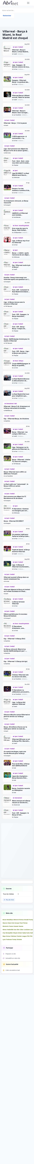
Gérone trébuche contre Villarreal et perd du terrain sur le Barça (17, 715)
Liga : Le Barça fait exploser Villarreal (18, 703)
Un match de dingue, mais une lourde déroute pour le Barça (15, 752)
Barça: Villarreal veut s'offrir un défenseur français (15, 473)
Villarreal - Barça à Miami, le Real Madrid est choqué (20, 51)
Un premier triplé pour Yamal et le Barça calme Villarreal (20, 536)
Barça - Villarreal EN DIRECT (14, 521)
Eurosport (7, 205)
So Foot (15, 69)
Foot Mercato (17, 217)
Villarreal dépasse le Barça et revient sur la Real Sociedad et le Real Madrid (17, 591)
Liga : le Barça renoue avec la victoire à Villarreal (14, 303)
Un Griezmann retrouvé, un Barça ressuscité (16, 202)
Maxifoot (7, 421)
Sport (6, 125)
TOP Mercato (8, 306)
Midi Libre (8, 153)
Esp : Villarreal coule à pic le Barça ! (21, 266)
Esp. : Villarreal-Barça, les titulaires (16, 419)
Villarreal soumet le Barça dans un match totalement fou (16, 578)
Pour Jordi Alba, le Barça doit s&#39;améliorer (20, 765)
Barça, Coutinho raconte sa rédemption (21, 789)
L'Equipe (16, 165)
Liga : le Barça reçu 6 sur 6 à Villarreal (21, 241)
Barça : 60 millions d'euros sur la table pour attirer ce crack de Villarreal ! (15, 729)
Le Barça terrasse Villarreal (18, 603)
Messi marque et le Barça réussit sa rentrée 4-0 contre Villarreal (21, 802)
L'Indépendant (17, 232)
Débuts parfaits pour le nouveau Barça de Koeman (15, 615)
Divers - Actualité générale (22, 225)
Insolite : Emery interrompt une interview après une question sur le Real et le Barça (16, 279)
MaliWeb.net (8, 410)
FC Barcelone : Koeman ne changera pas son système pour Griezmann (21, 510)
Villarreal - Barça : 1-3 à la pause (15, 123)
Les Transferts (17, 115)
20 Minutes (16, 177)
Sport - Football (19, 47)
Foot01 (15, 54)
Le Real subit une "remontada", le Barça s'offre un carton (16, 485)
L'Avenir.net (17, 805)
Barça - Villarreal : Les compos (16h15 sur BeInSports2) (20, 434)
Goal (15, 768)
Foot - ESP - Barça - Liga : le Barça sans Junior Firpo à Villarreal (20, 353)
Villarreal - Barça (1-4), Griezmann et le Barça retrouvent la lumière (17, 407)
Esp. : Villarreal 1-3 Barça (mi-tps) (15, 661)
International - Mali (11, 403)
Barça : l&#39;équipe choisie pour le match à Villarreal (16, 340)
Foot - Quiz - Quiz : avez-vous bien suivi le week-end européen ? (20, 163)
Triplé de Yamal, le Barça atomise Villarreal (21, 551)
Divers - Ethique (19, 361)
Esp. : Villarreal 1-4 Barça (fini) (14, 639)
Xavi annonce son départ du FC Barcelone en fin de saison (15, 497)
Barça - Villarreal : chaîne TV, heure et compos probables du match (21, 461)
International (18, 798)
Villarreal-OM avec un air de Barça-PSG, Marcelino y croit (21, 741)
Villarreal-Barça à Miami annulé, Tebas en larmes (21, 96)
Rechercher (7, 16)
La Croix (16, 368)
